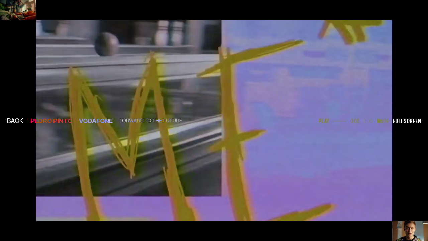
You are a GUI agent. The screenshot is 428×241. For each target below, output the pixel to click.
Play (323, 120)
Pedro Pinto (51, 120)
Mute (383, 120)
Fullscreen (407, 120)
